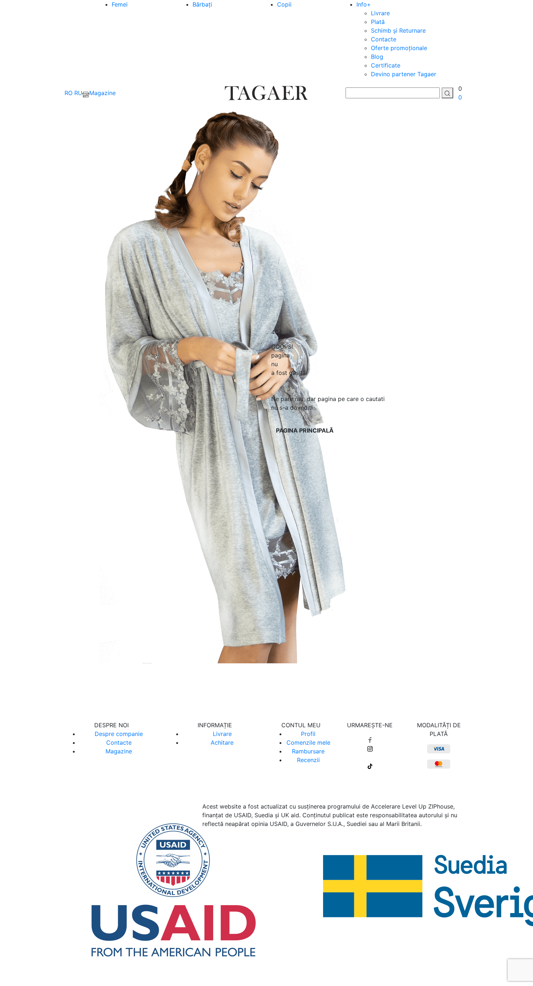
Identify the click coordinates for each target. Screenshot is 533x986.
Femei (120, 4)
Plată (378, 21)
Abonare (266, 687)
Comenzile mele (308, 742)
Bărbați (202, 4)
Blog (377, 56)
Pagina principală (305, 430)
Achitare (222, 742)
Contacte (383, 39)
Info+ (363, 4)
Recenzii (308, 760)
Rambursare (308, 751)
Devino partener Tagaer (403, 74)
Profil (308, 733)
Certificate (385, 65)
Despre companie (119, 733)
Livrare (380, 13)
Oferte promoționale (399, 48)
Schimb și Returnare (398, 30)
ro (69, 93)
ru (78, 93)
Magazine (119, 751)
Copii (284, 4)
